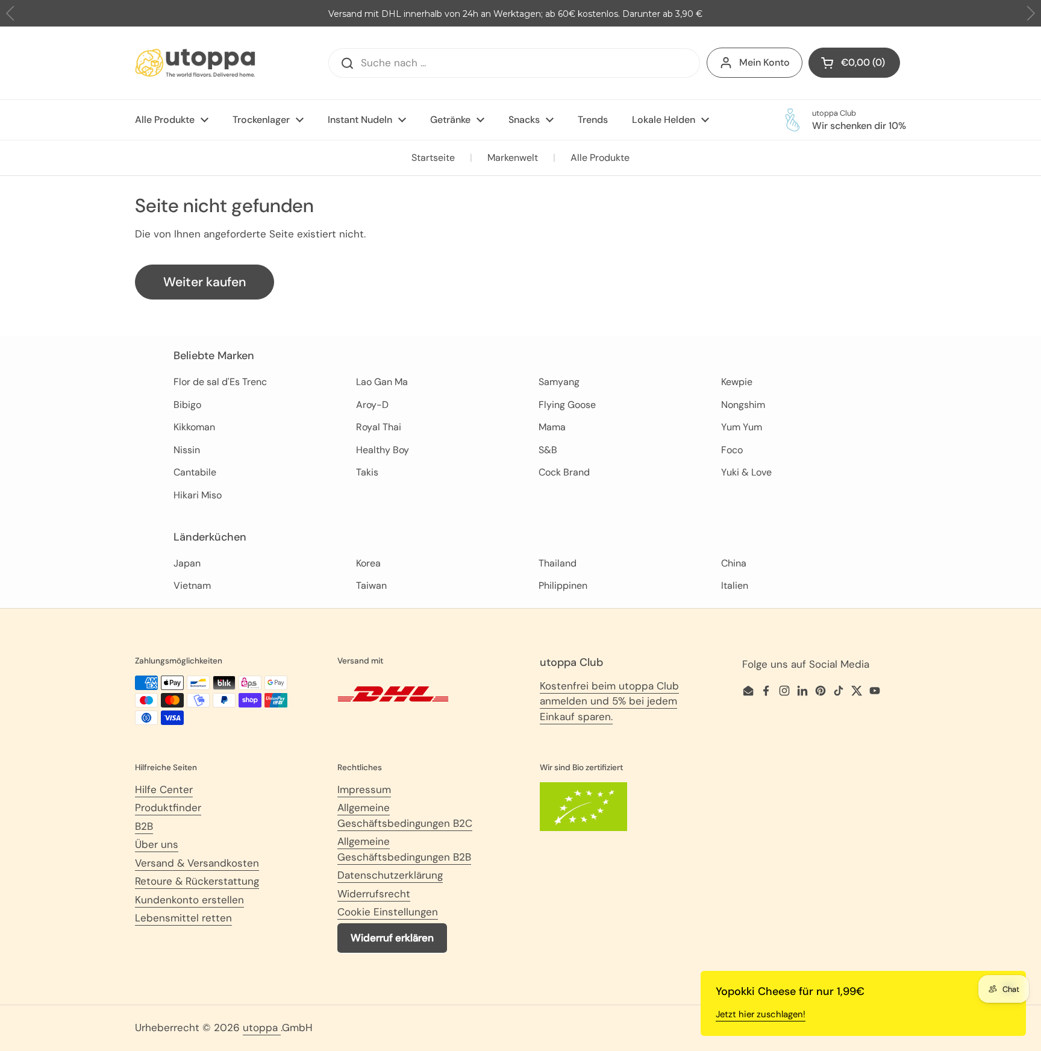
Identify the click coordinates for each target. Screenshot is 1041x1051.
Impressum (364, 789)
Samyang (559, 381)
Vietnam (192, 585)
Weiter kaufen (204, 282)
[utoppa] (195, 63)
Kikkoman (194, 427)
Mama (552, 427)
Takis (367, 472)
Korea (368, 563)
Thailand (558, 563)
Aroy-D (372, 404)
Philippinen (563, 585)
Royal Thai (378, 427)
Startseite (433, 157)
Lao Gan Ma (382, 381)
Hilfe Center (164, 789)
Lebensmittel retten (183, 917)
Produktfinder (168, 807)
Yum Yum (741, 427)
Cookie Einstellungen (387, 911)
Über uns (156, 844)
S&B (548, 450)
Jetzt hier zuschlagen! (760, 1014)
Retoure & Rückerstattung (197, 881)
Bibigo (187, 404)
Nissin (187, 450)
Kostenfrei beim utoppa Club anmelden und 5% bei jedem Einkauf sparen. (609, 701)
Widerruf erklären (392, 937)
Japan (187, 563)
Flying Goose (567, 404)
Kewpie (736, 381)
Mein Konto (764, 62)
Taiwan (371, 585)
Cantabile (195, 472)
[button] (1030, 13)
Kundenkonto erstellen (189, 899)
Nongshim (743, 404)
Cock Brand (564, 472)
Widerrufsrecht (373, 893)
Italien (734, 585)
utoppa (262, 1027)
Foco (732, 450)
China (733, 563)
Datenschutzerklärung (390, 875)
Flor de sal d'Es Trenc (220, 381)
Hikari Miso (198, 495)
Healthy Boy (382, 450)
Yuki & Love (746, 472)
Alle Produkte (600, 157)
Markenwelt (512, 157)
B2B (144, 826)
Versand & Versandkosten (197, 863)
